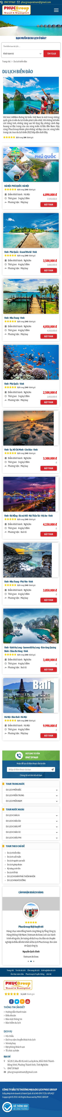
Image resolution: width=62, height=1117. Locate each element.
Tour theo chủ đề (15, 846)
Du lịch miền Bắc (13, 789)
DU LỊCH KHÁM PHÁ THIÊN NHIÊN (21, 876)
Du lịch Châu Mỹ (13, 826)
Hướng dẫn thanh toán (16, 1011)
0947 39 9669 (31, 757)
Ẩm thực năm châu (17, 974)
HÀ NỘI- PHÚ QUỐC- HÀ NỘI (16, 186)
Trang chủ (6, 61)
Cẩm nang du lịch (33, 970)
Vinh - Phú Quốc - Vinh (14, 383)
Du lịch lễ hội (12, 872)
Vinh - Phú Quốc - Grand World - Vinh (20, 252)
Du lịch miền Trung (15, 795)
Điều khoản (11, 1015)
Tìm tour (51, 53)
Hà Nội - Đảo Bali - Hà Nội (15, 717)
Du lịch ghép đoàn (14, 864)
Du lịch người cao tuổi (16, 860)
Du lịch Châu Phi (13, 837)
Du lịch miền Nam (14, 801)
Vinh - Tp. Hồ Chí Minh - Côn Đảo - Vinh (21, 449)
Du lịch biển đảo (20, 61)
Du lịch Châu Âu (13, 821)
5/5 (18, 189)
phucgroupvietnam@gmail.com (36, 2)
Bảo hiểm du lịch (13, 1022)
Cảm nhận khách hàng (31, 892)
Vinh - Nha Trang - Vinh (14, 317)
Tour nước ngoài (15, 809)
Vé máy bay (11, 1043)
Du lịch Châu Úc (13, 832)
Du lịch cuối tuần (14, 856)
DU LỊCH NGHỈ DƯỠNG (16, 880)
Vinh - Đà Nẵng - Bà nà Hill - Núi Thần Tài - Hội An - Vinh (28, 515)
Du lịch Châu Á (13, 815)
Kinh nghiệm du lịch (48, 970)
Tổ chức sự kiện (12, 1050)
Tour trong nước (15, 783)
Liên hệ (48, 974)
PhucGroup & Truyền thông (35, 974)
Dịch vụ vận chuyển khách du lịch (21, 1039)
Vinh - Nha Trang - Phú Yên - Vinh (18, 581)
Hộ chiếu (10, 1036)
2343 (26, 189)
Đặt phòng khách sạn (15, 1047)
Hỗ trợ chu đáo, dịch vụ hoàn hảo (31, 926)
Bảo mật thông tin (14, 1019)
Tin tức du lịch (20, 970)
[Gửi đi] (52, 769)
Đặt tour (48, 204)
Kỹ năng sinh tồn (13, 868)
